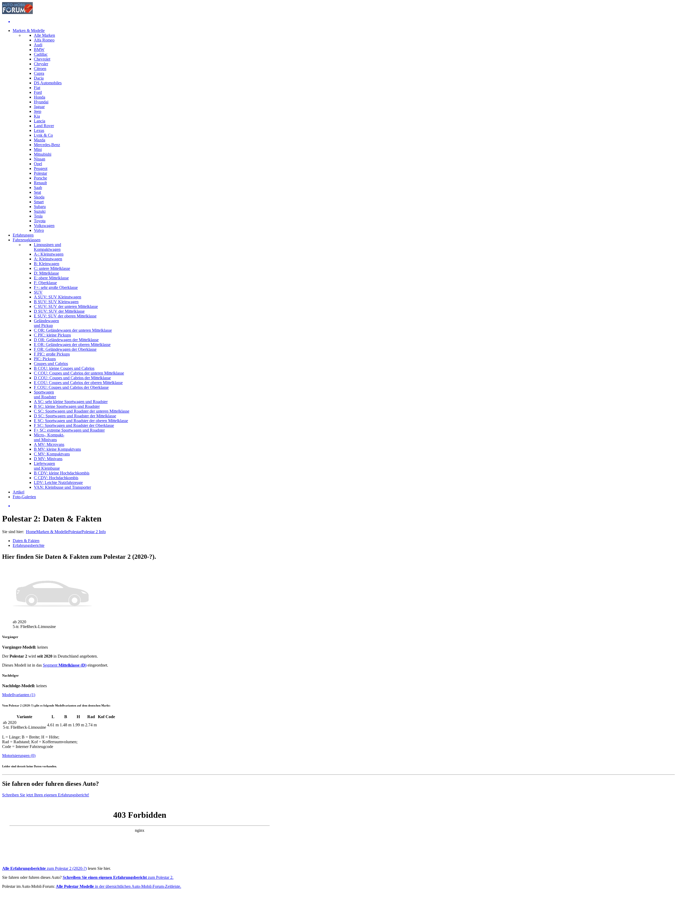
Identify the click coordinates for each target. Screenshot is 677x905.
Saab (38, 187)
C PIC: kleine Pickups (52, 335)
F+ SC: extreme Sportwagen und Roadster (69, 430)
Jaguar (39, 106)
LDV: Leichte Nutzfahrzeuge (58, 482)
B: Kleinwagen (46, 263)
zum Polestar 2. (118, 877)
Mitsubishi (42, 154)
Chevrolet (42, 59)
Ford (38, 92)
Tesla (38, 216)
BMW (39, 49)
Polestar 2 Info (93, 531)
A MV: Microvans (49, 444)
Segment (64, 665)
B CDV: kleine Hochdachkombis (61, 473)
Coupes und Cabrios (51, 363)
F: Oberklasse (45, 282)
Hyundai (41, 102)
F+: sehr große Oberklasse (56, 287)
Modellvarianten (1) (18, 694)
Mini (38, 149)
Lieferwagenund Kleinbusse (47, 465)
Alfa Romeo (44, 40)
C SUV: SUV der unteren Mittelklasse (66, 306)
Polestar (40, 173)
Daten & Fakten (26, 540)
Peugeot (40, 168)
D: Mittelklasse (46, 273)
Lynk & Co (43, 135)
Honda (39, 97)
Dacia (39, 78)
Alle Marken (44, 35)
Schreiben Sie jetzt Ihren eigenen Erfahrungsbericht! (45, 795)
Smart (39, 202)
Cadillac (41, 54)
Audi (38, 45)
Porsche (40, 178)
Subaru (40, 206)
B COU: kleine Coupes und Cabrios (64, 368)
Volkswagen (44, 225)
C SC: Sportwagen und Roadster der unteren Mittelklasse (81, 411)
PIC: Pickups (45, 359)
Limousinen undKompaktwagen (47, 247)
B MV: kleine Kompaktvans (57, 449)
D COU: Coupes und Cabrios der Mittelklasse (72, 378)
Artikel (18, 492)
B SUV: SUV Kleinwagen (56, 301)
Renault (40, 183)
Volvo (39, 230)
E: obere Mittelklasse (51, 278)
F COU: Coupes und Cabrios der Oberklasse (71, 387)
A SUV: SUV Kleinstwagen (57, 297)
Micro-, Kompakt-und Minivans (49, 437)
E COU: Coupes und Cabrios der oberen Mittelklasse (78, 382)
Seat (37, 192)
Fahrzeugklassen (26, 240)
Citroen (40, 68)
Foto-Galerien (24, 497)
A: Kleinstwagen (48, 259)
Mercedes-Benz (47, 144)
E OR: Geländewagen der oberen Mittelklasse (72, 344)
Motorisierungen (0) (18, 755)
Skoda (39, 197)
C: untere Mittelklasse (52, 268)
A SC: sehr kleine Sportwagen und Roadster (71, 401)
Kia (37, 116)
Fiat (37, 87)
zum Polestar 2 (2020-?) (44, 868)
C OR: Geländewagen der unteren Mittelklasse (73, 330)
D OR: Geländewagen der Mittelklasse (66, 340)
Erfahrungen (23, 235)
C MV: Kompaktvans (52, 454)
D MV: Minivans (48, 458)
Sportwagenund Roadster (45, 394)
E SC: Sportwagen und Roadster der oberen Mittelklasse (81, 420)
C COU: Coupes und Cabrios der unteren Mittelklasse (79, 373)
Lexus (39, 130)
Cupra (39, 73)
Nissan (39, 159)
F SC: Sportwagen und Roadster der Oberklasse (74, 425)
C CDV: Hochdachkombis (56, 477)
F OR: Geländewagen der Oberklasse (65, 349)
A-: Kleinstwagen (48, 254)
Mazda (39, 140)
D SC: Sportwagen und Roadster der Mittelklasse (75, 416)
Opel (38, 163)
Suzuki (39, 211)
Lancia (39, 121)
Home (31, 531)
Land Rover (44, 125)
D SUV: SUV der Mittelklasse (59, 311)
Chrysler (41, 64)
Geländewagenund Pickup (46, 323)
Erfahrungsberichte (28, 545)
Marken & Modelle (29, 30)
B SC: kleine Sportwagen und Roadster (67, 406)
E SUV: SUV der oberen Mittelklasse (65, 316)
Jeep (37, 111)
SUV (38, 292)
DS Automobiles (48, 83)
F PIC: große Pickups (52, 354)
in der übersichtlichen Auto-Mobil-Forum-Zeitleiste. (118, 886)
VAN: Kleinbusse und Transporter (62, 487)
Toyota (39, 221)
